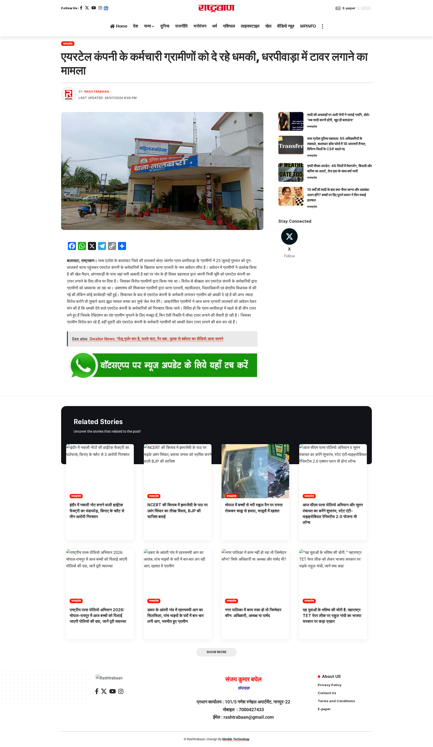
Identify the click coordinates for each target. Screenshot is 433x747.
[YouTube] (93, 8)
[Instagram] (100, 8)
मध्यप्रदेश (67, 43)
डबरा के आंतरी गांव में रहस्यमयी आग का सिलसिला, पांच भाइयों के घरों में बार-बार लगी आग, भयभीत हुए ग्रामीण (175, 615)
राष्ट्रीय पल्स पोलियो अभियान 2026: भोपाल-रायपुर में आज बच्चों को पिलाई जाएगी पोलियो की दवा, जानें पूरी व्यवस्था (98, 615)
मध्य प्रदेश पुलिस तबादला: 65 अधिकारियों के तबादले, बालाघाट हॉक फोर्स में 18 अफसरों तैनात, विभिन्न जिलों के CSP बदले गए (336, 143)
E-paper (349, 8)
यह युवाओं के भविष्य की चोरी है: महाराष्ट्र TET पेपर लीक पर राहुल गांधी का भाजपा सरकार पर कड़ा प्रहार (332, 615)
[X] (87, 8)
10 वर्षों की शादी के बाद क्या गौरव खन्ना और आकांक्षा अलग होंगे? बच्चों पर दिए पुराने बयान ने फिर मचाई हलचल (338, 194)
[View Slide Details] (162, 366)
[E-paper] (338, 8)
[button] (322, 26)
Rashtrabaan (96, 91)
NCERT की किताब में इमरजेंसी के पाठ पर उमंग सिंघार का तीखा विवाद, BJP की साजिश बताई (177, 510)
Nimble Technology (236, 739)
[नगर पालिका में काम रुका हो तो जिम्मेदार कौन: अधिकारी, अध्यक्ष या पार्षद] (255, 576)
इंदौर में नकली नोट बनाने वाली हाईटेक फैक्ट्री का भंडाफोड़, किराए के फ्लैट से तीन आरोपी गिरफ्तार (97, 510)
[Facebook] (81, 8)
